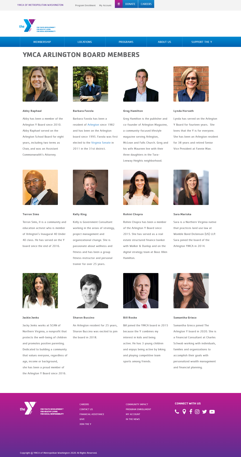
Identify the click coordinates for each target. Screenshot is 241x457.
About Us (164, 42)
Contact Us (86, 409)
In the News (133, 419)
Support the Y (201, 42)
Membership (42, 42)
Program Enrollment (85, 5)
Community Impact (137, 404)
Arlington (93, 124)
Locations (85, 42)
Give (82, 419)
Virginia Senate (101, 142)
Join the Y (85, 424)
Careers (84, 404)
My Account (105, 5)
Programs (126, 42)
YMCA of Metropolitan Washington (40, 4)
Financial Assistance (92, 414)
